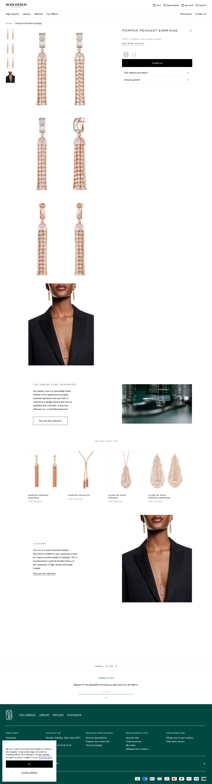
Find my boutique (94, 745)
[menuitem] (157, 5)
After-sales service (175, 741)
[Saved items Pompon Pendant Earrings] (190, 30)
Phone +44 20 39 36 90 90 (58, 745)
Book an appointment (96, 737)
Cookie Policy (45, 757)
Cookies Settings (29, 772)
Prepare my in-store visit (97, 741)
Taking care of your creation (179, 737)
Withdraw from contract (137, 749)
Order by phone (133, 741)
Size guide (11, 737)
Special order (132, 737)
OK (29, 764)
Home (9, 23)
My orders (130, 745)
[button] (106, 697)
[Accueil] (9, 715)
